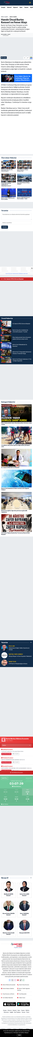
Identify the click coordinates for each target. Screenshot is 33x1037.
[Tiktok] (20, 980)
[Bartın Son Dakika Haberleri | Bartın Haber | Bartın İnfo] (7, 2)
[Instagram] (15, 980)
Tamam (19, 1035)
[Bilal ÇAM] (4, 647)
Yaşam (26, 7)
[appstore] (9, 1004)
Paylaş (4, 57)
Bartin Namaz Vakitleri (8, 988)
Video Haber (13, 16)
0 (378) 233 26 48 (7, 753)
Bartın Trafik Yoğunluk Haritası (23, 989)
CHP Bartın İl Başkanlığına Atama (18, 663)
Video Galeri (4, 16)
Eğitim (27, 1010)
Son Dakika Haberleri (8, 997)
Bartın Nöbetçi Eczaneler (9, 984)
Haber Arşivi (22, 997)
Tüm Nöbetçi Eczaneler (17, 772)
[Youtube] (18, 980)
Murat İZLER (12, 661)
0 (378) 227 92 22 (7, 762)
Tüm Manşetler (22, 994)
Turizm (23, 1012)
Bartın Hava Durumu (24, 984)
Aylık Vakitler (5, 804)
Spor (21, 7)
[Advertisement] (16, 249)
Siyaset (15, 7)
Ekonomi (6, 1012)
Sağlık (11, 1012)
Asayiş (3, 7)
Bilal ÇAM (12, 646)
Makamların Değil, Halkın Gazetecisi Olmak (19, 648)
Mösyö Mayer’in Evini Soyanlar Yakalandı (20, 656)
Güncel (9, 7)
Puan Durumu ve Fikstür (8, 994)
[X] (12, 980)
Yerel (27, 1012)
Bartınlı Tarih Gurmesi (16, 654)
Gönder (4, 227)
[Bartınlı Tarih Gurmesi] (4, 655)
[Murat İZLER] (4, 662)
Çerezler (14, 1035)
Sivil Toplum (17, 1012)
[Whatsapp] (23, 980)
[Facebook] (9, 980)
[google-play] (23, 1004)
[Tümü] (31, 642)
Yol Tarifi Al (16, 753)
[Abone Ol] (31, 58)
